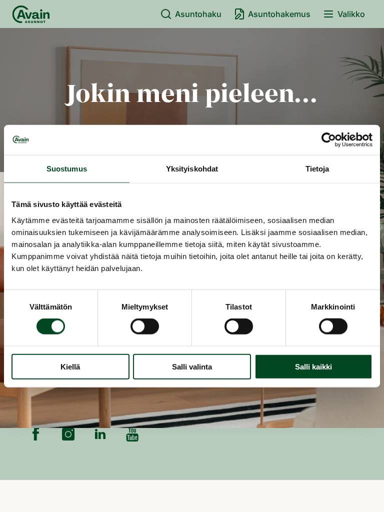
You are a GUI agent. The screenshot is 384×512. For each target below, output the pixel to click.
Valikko (351, 14)
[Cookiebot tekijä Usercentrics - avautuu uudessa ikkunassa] (328, 140)
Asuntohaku (198, 14)
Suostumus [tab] (66, 168)
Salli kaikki (313, 366)
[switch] (144, 326)
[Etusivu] (31, 14)
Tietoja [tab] (318, 168)
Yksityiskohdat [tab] (192, 168)
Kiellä (70, 366)
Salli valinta (192, 366)
